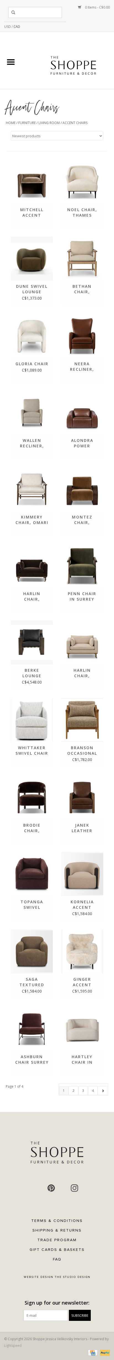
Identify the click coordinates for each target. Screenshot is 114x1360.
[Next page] (103, 1090)
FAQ (57, 1259)
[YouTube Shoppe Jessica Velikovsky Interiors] (62, 1188)
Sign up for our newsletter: (57, 1303)
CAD (17, 26)
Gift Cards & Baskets (57, 1249)
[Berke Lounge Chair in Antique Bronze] (32, 642)
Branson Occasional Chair (82, 750)
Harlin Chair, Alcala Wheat (82, 673)
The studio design (72, 1277)
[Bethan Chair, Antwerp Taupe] (82, 258)
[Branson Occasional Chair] (82, 720)
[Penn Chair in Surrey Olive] (82, 566)
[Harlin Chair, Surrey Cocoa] (32, 566)
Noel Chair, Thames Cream (82, 212)
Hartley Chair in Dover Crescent (82, 1059)
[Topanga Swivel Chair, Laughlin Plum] (32, 874)
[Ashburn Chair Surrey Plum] (32, 1029)
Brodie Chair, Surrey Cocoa (32, 828)
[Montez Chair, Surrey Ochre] (82, 489)
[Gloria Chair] (32, 336)
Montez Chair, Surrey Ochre (82, 519)
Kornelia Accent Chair (82, 904)
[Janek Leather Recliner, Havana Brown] (82, 797)
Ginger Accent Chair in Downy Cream (82, 982)
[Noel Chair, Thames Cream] (82, 182)
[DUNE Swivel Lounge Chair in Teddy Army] (32, 258)
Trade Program (57, 1240)
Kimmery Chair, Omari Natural (31, 519)
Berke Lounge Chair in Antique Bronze (32, 673)
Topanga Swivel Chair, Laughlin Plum (31, 904)
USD (8, 26)
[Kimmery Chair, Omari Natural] (32, 489)
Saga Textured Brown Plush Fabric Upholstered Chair (32, 982)
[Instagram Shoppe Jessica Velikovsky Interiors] (74, 1188)
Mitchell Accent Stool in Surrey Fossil (31, 212)
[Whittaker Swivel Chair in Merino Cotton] (32, 720)
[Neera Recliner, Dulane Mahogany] (82, 336)
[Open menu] (11, 61)
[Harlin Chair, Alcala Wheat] (82, 642)
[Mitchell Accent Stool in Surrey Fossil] (32, 182)
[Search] (14, 12)
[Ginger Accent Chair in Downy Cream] (82, 951)
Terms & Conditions (57, 1220)
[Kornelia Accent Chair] (82, 874)
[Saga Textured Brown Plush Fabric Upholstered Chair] (32, 951)
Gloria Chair (31, 363)
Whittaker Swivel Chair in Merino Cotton (31, 750)
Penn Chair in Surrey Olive (82, 596)
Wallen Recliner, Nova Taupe (32, 443)
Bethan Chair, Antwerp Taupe (82, 289)
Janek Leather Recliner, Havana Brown (82, 828)
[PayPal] (104, 1352)
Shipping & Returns (57, 1230)
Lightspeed (13, 1345)
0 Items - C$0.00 (97, 7)
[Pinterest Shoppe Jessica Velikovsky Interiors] (51, 1188)
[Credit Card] (92, 1352)
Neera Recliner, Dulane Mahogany (82, 366)
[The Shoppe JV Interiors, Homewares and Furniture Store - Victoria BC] (73, 62)
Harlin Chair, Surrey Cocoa (32, 596)
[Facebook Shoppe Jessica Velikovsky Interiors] (39, 1188)
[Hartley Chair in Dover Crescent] (82, 1029)
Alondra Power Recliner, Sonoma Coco (82, 443)
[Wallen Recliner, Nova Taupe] (32, 413)
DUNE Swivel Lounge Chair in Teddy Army (32, 289)
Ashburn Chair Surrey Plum (32, 1059)
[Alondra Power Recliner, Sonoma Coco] (82, 413)
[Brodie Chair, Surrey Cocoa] (32, 797)
